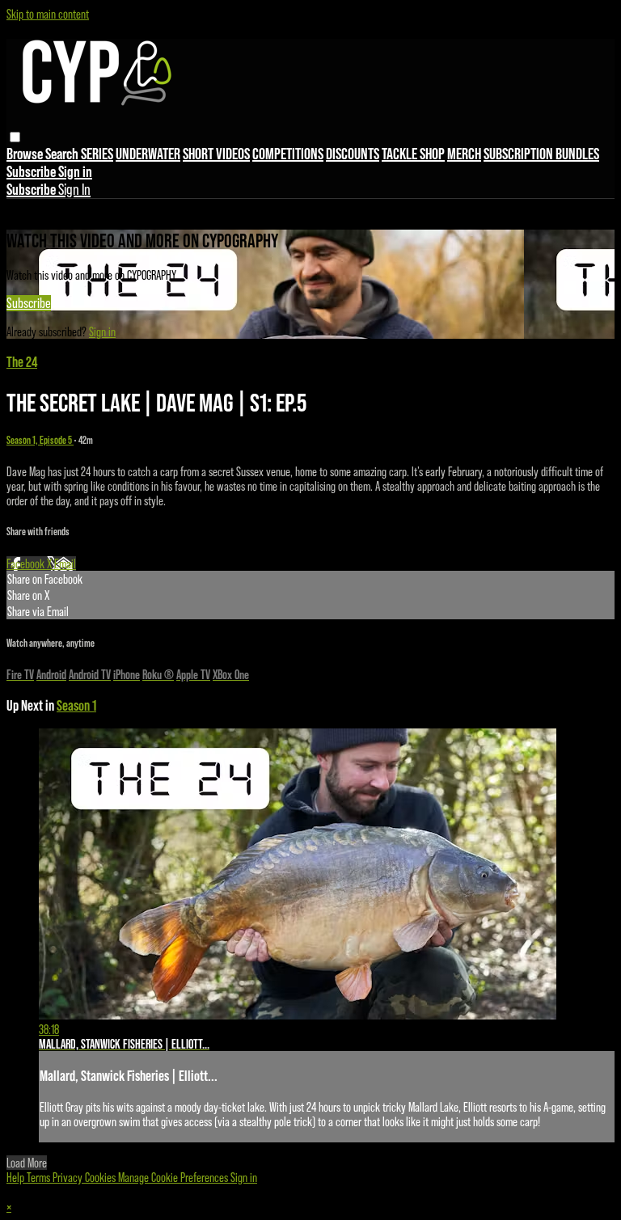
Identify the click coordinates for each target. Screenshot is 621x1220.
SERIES (97, 154)
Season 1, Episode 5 (40, 440)
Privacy (69, 1177)
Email (65, 563)
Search (63, 154)
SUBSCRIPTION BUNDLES (541, 154)
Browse (25, 154)
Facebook (26, 563)
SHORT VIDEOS (216, 154)
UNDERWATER (148, 154)
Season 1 (76, 705)
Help (16, 1177)
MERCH (464, 154)
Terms (40, 1177)
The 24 (21, 361)
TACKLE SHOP (413, 154)
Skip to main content (47, 13)
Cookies (101, 1177)
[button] (15, 137)
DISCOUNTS (352, 154)
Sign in (75, 171)
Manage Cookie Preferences (174, 1177)
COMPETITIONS (287, 154)
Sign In (74, 189)
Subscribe (28, 303)
